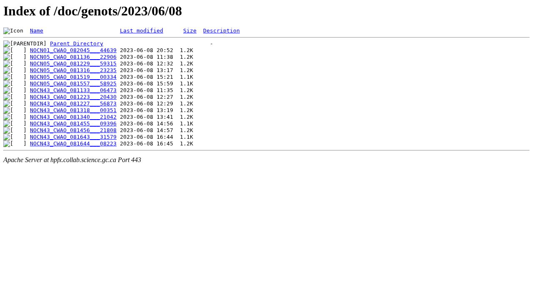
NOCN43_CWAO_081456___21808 (73, 130)
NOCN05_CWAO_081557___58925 (73, 83)
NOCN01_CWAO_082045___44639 (73, 50)
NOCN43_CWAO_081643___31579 (73, 137)
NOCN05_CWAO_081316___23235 (73, 70)
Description (221, 31)
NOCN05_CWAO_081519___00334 (73, 77)
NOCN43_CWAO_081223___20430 (73, 97)
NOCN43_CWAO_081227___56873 (73, 103)
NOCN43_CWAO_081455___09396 (73, 123)
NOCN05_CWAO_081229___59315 (73, 63)
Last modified (141, 31)
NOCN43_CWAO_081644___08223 (73, 143)
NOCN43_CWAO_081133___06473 (73, 90)
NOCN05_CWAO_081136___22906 (73, 57)
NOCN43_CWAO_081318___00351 (73, 110)
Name (36, 31)
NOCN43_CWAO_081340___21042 (73, 117)
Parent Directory (76, 43)
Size (190, 31)
